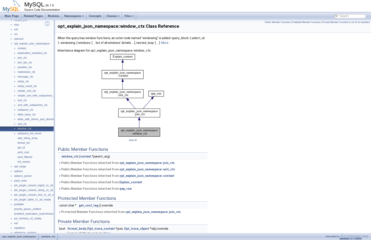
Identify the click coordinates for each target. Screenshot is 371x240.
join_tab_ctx (25, 62)
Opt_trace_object (136, 228)
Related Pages (33, 16)
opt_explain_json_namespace (32, 43)
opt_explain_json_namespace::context (146, 175)
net (16, 29)
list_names (24, 161)
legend (133, 140)
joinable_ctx (25, 67)
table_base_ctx (26, 114)
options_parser (23, 175)
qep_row (125, 188)
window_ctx (24, 128)
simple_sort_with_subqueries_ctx (37, 95)
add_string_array (28, 138)
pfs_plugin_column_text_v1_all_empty (36, 194)
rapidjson (19, 227)
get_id (21, 147)
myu (16, 24)
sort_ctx (22, 100)
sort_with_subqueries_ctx (32, 105)
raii (16, 223)
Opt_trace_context (101, 228)
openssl (18, 38)
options (18, 171)
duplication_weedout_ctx (32, 53)
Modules (53, 16)
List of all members (360, 22)
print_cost (23, 152)
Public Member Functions (277, 22)
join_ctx (22, 57)
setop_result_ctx (27, 86)
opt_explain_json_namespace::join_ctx (147, 163)
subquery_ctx (25, 109)
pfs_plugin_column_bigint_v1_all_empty (38, 185)
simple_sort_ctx (27, 90)
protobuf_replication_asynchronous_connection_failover (47, 213)
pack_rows (20, 180)
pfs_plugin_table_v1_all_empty (32, 199)
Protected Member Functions (306, 22)
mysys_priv (20, 19)
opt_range (20, 166)
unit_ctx (22, 123)
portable (19, 204)
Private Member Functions (335, 22)
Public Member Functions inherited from (118, 163)
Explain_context (130, 182)
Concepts (95, 16)
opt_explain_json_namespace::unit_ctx (147, 169)
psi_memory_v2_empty (27, 218)
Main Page (12, 16)
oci (16, 34)
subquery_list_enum (29, 133)
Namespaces (72, 16)
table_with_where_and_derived (36, 119)
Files (128, 16)
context (22, 48)
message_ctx (25, 76)
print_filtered (25, 157)
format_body (76, 228)
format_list (24, 142)
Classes (111, 16)
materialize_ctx (26, 71)
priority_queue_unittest (27, 209)
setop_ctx (23, 81)
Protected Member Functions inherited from (121, 212)
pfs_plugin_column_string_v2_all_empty (38, 190)
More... (165, 42)
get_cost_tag (88, 205)
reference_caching (25, 232)
